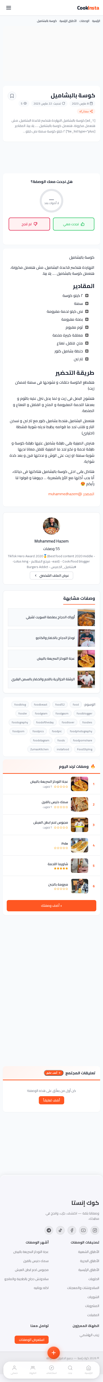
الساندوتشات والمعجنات (83, 1288)
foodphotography (81, 731)
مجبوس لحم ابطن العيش (50, 822)
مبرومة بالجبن (58, 884)
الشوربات (93, 1297)
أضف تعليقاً (51, 1100)
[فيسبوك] (72, 1230)
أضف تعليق (51, 1072)
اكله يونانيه (41, 1288)
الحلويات (93, 1279)
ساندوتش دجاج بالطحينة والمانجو (26, 1279)
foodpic (57, 731)
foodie (22, 713)
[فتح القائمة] (8, 8)
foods (61, 740)
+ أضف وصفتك (51, 905)
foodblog (20, 704)
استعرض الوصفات (31, 1340)
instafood (63, 749)
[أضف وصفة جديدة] (53, 1352)
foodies (87, 722)
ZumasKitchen (39, 749)
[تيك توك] (60, 1230)
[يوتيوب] (83, 1230)
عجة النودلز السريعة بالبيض (49, 781)
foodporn (18, 731)
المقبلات (93, 1315)
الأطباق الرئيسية (68, 21)
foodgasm (62, 713)
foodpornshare (82, 740)
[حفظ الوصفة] (12, 96)
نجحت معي (71, 224)
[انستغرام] (95, 1230)
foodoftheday (45, 722)
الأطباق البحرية (89, 1261)
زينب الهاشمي (89, 1335)
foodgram (41, 713)
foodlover (68, 722)
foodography (20, 722)
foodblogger (84, 713)
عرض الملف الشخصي (54, 575)
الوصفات (84, 21)
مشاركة (84, 111)
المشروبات (92, 1306)
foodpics (38, 731)
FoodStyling (84, 749)
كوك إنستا (85, 1202)
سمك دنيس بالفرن (55, 802)
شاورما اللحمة (58, 864)
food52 (60, 704)
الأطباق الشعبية (88, 1252)
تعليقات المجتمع (80, 1072)
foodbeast (40, 704)
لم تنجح (27, 224)
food (76, 704)
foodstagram (41, 740)
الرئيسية (96, 21)
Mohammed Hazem (51, 541)
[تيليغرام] (49, 1230)
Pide (65, 843)
